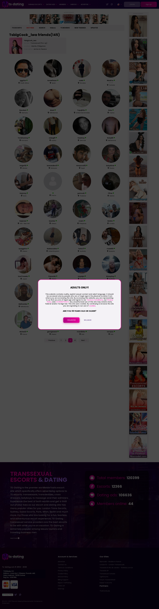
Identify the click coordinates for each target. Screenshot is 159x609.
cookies (92, 306)
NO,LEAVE (87, 320)
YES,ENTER (71, 320)
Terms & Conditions (95, 300)
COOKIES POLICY (62, 302)
